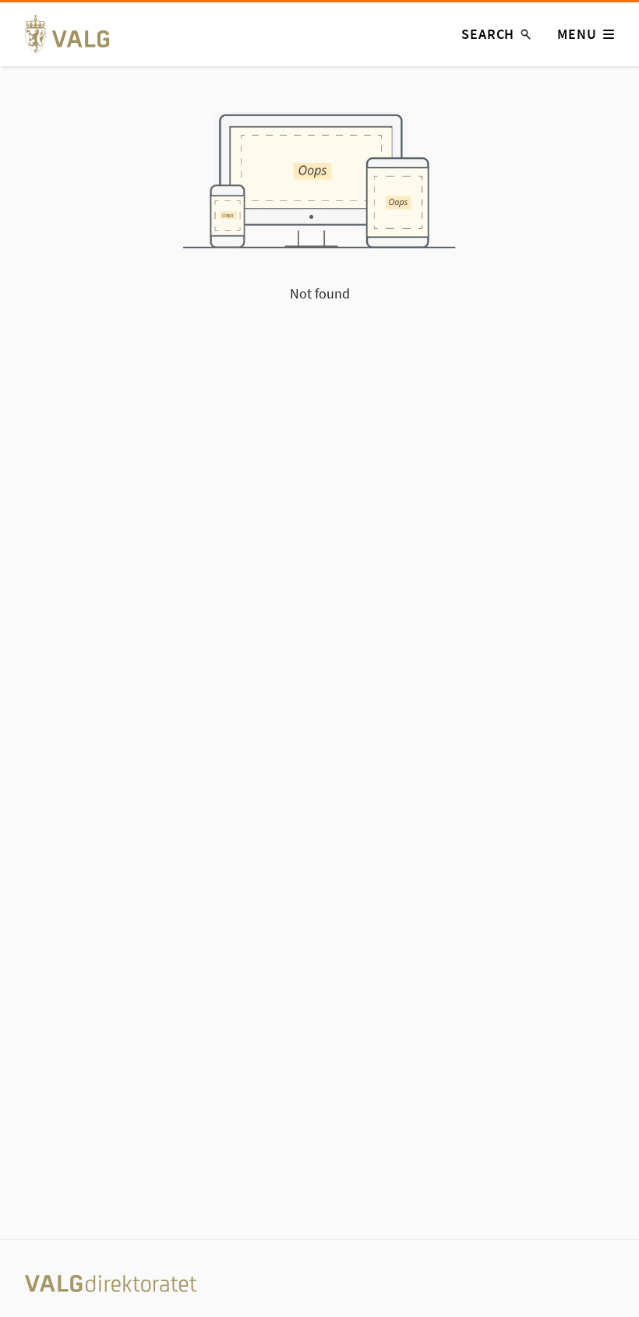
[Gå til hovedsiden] (76, 34)
